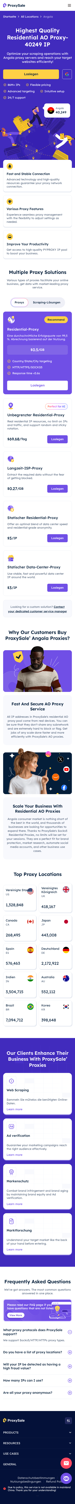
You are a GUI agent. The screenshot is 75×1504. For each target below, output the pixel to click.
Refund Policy (55, 1481)
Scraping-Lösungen (46, 302)
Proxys (19, 302)
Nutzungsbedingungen (25, 1481)
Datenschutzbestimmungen (36, 1478)
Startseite (9, 16)
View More (15, 1315)
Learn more (14, 1109)
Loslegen (31, 74)
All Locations (30, 16)
